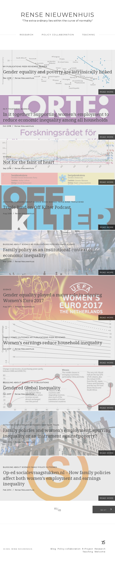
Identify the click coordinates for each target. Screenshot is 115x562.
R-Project (87, 549)
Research (26, 35)
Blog (53, 549)
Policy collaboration (58, 35)
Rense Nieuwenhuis (57, 14)
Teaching (88, 35)
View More (57, 72)
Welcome (99, 552)
